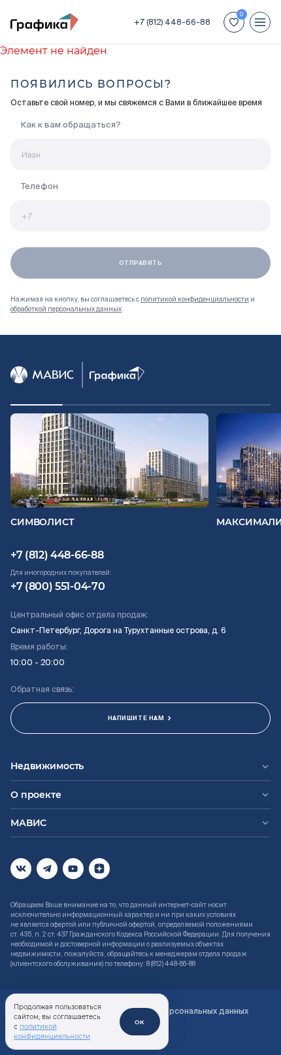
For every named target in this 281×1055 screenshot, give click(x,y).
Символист (42, 522)
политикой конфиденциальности (194, 299)
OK (140, 1022)
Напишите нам (136, 718)
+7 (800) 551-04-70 (57, 586)
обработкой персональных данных (66, 309)
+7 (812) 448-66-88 (172, 22)
